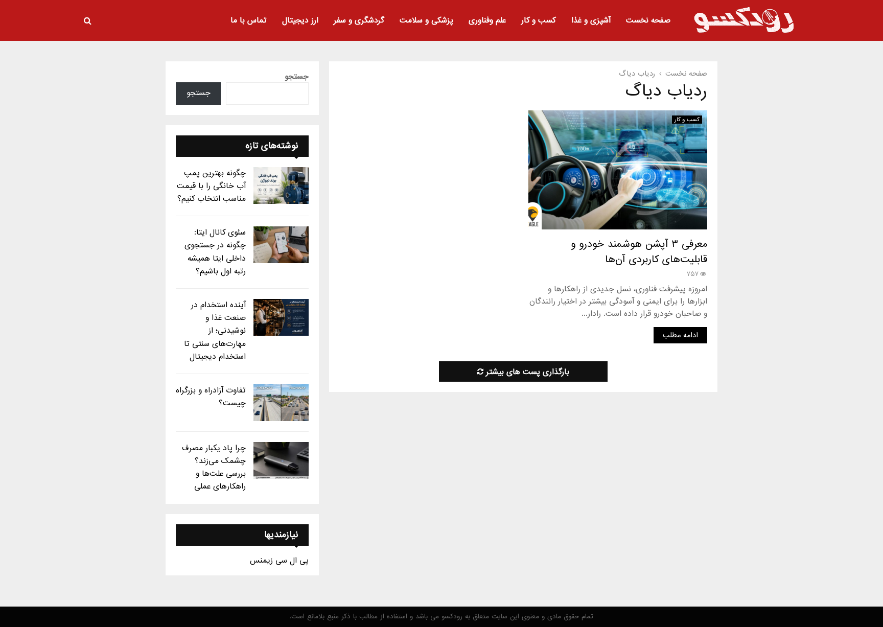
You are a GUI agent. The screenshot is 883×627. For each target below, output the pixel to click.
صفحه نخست (648, 20)
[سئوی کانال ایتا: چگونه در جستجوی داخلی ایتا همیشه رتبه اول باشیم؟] (281, 244)
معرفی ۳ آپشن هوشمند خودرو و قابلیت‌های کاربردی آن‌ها (639, 252)
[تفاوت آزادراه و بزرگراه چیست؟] (281, 402)
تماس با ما (248, 20)
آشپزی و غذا (591, 20)
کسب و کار (538, 20)
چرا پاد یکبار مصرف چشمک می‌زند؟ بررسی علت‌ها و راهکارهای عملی (214, 467)
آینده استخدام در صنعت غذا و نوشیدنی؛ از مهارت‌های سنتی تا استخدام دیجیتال (215, 331)
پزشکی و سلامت (426, 20)
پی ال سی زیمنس (279, 560)
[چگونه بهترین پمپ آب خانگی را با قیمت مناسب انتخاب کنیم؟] (281, 185)
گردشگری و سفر (359, 20)
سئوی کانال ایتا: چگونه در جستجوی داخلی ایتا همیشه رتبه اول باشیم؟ (215, 251)
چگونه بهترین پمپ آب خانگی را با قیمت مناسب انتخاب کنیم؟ (211, 186)
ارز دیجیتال (300, 20)
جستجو (297, 77)
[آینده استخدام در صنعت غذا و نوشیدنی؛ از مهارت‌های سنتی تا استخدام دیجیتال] (281, 317)
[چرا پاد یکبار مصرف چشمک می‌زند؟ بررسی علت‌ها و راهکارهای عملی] (281, 460)
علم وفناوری (487, 20)
